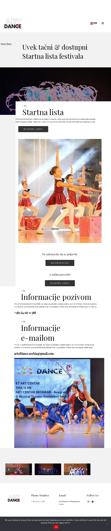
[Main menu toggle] (103, 23)
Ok (56, 527)
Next (86, 469)
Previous (8, 469)
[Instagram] (88, 501)
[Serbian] (95, 23)
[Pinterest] (92, 501)
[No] (107, 523)
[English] (92, 23)
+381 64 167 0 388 (38, 501)
